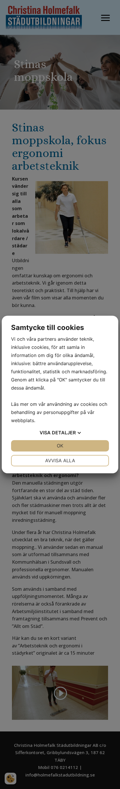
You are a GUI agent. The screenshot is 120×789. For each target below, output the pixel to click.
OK (60, 446)
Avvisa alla (60, 460)
